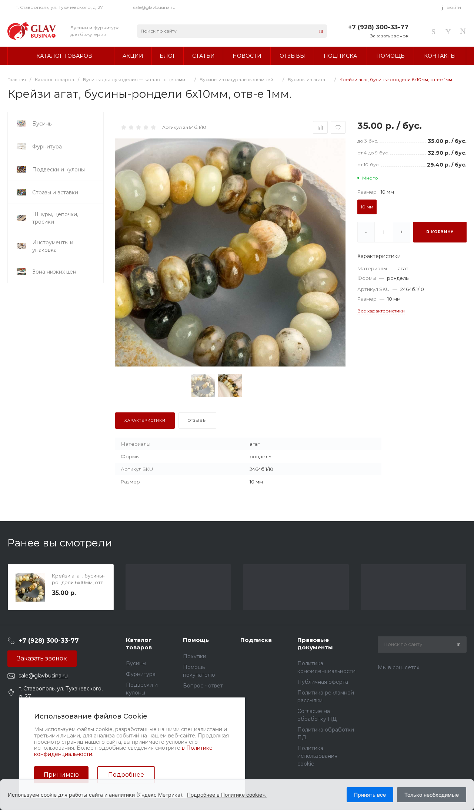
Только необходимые (431, 794)
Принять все (370, 794)
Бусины (136, 663)
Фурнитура (141, 674)
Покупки (194, 656)
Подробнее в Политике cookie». (227, 794)
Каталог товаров (139, 643)
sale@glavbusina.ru (154, 7)
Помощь (196, 639)
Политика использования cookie (317, 756)
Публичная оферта (322, 682)
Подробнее (126, 774)
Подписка (256, 639)
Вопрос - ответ (203, 685)
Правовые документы (315, 643)
